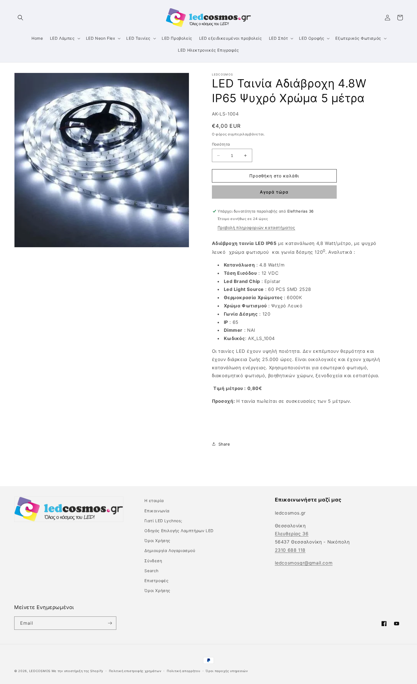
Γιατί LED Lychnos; (163, 520)
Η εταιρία (154, 500)
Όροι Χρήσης (157, 540)
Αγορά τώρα (274, 192)
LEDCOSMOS (39, 671)
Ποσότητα (221, 144)
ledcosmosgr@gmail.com (304, 563)
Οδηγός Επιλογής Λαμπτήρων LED (178, 530)
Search (151, 570)
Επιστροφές (156, 580)
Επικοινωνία (157, 510)
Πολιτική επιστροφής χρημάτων (135, 671)
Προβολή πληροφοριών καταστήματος (256, 227)
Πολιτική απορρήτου (183, 671)
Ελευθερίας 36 (292, 533)
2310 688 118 (290, 550)
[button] (20, 17)
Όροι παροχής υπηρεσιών (227, 671)
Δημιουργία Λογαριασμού (169, 550)
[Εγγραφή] (110, 623)
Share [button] (224, 444)
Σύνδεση (153, 560)
